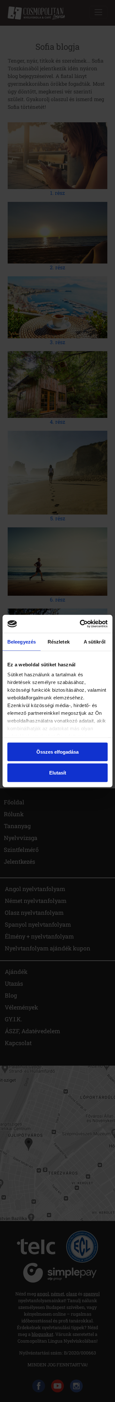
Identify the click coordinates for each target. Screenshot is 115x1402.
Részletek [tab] (59, 641)
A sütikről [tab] (94, 641)
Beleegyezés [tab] (21, 641)
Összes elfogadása (57, 751)
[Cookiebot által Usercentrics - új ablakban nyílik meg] (81, 624)
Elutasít (57, 772)
